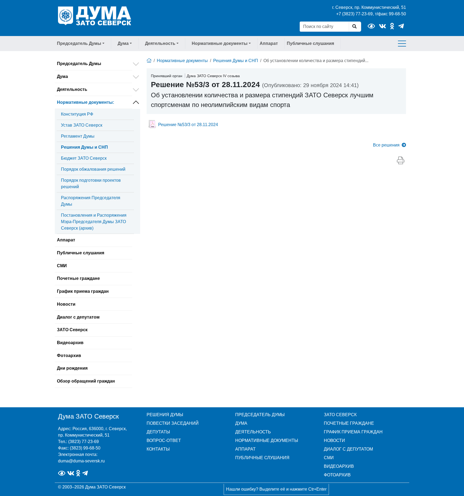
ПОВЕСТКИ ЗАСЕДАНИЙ (173, 423)
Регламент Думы (78, 136)
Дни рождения (72, 368)
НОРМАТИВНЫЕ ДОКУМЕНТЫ (266, 440)
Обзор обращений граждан (86, 381)
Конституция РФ (77, 114)
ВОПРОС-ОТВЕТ (164, 440)
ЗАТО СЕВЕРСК (340, 414)
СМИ (62, 265)
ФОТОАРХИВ (337, 475)
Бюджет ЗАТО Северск (84, 158)
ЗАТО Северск (72, 329)
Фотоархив (69, 355)
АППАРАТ (245, 449)
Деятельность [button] (160, 43)
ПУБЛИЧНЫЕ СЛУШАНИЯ (262, 457)
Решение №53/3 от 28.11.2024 (188, 124)
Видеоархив (70, 342)
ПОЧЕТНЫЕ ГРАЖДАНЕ (349, 423)
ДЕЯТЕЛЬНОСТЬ (253, 432)
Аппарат (269, 43)
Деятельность (72, 89)
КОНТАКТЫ (158, 449)
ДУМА (241, 423)
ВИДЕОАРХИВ (339, 466)
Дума (62, 76)
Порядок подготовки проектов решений (91, 183)
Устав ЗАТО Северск (81, 125)
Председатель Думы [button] (79, 43)
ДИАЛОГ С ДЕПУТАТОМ (348, 449)
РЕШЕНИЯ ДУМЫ (165, 414)
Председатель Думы (79, 63)
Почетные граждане (78, 278)
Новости (66, 304)
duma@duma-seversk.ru (81, 461)
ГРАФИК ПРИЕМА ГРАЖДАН (353, 432)
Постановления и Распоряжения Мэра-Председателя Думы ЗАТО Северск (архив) (93, 221)
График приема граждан (83, 291)
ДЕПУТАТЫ (158, 432)
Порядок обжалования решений (93, 169)
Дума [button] (123, 43)
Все (386, 145)
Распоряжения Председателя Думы (90, 200)
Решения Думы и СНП (84, 147)
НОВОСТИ (334, 440)
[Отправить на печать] (400, 161)
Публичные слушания (310, 43)
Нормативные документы (85, 102)
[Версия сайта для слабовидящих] (371, 26)
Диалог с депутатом (78, 317)
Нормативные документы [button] (220, 43)
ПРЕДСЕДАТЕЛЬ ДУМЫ (260, 414)
